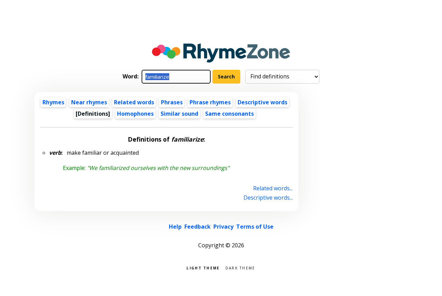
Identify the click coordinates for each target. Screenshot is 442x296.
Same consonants (229, 113)
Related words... (273, 188)
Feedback (197, 226)
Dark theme (240, 267)
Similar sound (179, 113)
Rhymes (53, 102)
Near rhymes (89, 102)
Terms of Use (254, 226)
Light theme (203, 267)
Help (175, 226)
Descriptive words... (268, 197)
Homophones (135, 113)
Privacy (223, 226)
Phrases (172, 102)
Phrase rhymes (210, 102)
